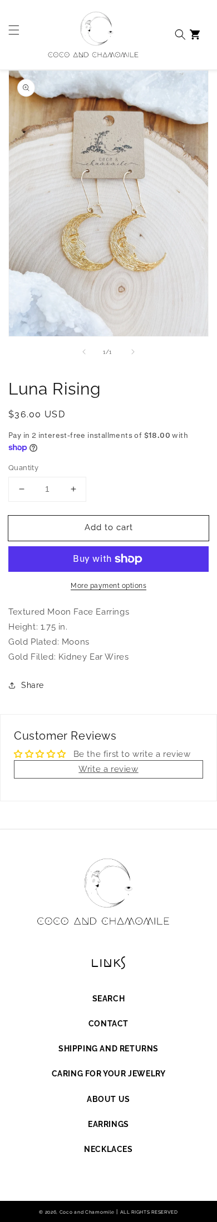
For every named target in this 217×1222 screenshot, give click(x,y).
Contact (108, 1023)
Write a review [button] (108, 769)
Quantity (23, 467)
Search (108, 998)
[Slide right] (133, 352)
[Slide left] (84, 352)
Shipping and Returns (108, 1048)
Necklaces (108, 1149)
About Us (108, 1099)
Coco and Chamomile (87, 1212)
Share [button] (32, 685)
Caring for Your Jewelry (109, 1073)
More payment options (108, 586)
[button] (11, 34)
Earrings (108, 1124)
